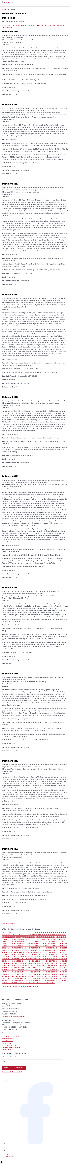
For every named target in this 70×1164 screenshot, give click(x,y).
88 (43, 937)
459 (43, 972)
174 (17, 946)
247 (29, 952)
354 (6, 963)
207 (46, 948)
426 (14, 970)
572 (37, 983)
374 (63, 963)
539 (9, 980)
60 (51, 935)
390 (43, 965)
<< (3, 932)
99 (65, 937)
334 (14, 961)
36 (3, 935)
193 (6, 948)
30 (56, 932)
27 (50, 932)
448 (12, 972)
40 (11, 935)
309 (9, 959)
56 (43, 935)
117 (50, 939)
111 (34, 939)
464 (57, 972)
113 (40, 939)
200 (26, 948)
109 (29, 939)
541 (14, 980)
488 (60, 974)
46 (23, 935)
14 (24, 932)
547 (31, 980)
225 (31, 950)
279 (54, 954)
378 (9, 965)
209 (51, 948)
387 (34, 965)
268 (23, 954)
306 (65, 956)
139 (48, 941)
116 (48, 939)
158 (37, 943)
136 (40, 941)
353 (3, 963)
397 (63, 965)
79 (25, 937)
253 (46, 952)
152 (20, 943)
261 (3, 954)
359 (20, 963)
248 (31, 952)
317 (31, 959)
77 (21, 937)
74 (15, 937)
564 (14, 983)
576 (48, 983)
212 (60, 948)
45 (21, 935)
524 (31, 978)
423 (6, 970)
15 (26, 932)
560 (3, 983)
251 (40, 952)
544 (23, 980)
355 (9, 963)
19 (34, 932)
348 (54, 961)
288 (14, 956)
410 (34, 967)
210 (54, 948)
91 (49, 937)
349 (57, 961)
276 (46, 954)
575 (46, 983)
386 (31, 965)
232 (51, 950)
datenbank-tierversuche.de (10, 1036)
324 (51, 959)
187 (54, 946)
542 (17, 980)
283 (65, 954)
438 (48, 970)
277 (48, 954)
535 (63, 978)
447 (9, 972)
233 (54, 950)
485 (51, 974)
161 (46, 943)
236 (63, 950)
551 (43, 980)
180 (34, 946)
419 (60, 967)
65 (61, 935)
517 (12, 978)
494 (12, 976)
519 (17, 978)
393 (51, 965)
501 (31, 976)
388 (37, 965)
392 (48, 965)
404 (17, 967)
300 (48, 956)
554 (51, 980)
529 (46, 978)
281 (60, 954)
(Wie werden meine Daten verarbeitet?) (12, 1071)
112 (37, 939)
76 (19, 937)
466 (63, 972)
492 (6, 976)
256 (54, 952)
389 (40, 965)
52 (35, 935)
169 (3, 946)
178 (29, 946)
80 (27, 937)
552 (46, 980)
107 (23, 939)
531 (51, 978)
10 (16, 932)
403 (14, 967)
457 (37, 972)
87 (41, 937)
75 (17, 937)
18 (32, 932)
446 (6, 972)
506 (46, 976)
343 (40, 961)
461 (48, 972)
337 (23, 961)
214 (65, 948)
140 (51, 941)
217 (9, 950)
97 (61, 937)
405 (20, 967)
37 (5, 935)
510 (57, 976)
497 (20, 976)
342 (37, 961)
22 (40, 932)
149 (12, 943)
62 (55, 935)
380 (14, 965)
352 (65, 961)
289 (17, 956)
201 (29, 948)
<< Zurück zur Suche (9, 923)
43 (17, 935)
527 (40, 978)
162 (48, 943)
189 (60, 946)
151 (17, 943)
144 (63, 941)
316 (29, 959)
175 (20, 946)
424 (9, 970)
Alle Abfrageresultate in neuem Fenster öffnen (23, 986)
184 (46, 946)
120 (59, 939)
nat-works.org (6, 1043)
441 (57, 970)
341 (34, 961)
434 (37, 970)
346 (48, 961)
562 (9, 983)
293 (29, 956)
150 (14, 943)
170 (6, 946)
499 (26, 976)
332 (9, 961)
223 (26, 950)
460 (46, 972)
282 (63, 954)
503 (37, 976)
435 (40, 970)
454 (29, 972)
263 (9, 954)
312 (17, 959)
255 (51, 952)
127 (14, 941)
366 (40, 963)
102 (9, 939)
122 (64, 939)
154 (26, 943)
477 (29, 974)
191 (65, 946)
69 (5, 937)
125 (9, 941)
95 (57, 937)
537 (3, 980)
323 (48, 959)
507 (48, 976)
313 (20, 959)
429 (23, 970)
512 (62, 976)
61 (53, 935)
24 (44, 932)
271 (31, 954)
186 (51, 946)
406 (23, 967)
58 (47, 935)
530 (48, 978)
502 (34, 976)
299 (46, 956)
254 (48, 952)
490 (65, 974)
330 (3, 961)
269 (26, 954)
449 (14, 972)
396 (60, 965)
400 (6, 967)
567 (23, 983)
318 (34, 959)
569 (29, 983)
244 (20, 952)
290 (20, 956)
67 (65, 935)
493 (9, 976)
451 (20, 972)
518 (14, 978)
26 (48, 932)
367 (43, 963)
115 (45, 939)
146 (3, 943)
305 (63, 956)
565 (17, 983)
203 (34, 948)
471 (12, 974)
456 (34, 972)
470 (9, 974)
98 (63, 937)
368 (46, 963)
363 (31, 963)
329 (65, 959)
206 (43, 948)
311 (14, 959)
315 (26, 959)
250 (37, 952)
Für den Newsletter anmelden (14, 1068)
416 (51, 967)
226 (34, 950)
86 (39, 937)
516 (9, 978)
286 (9, 956)
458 (40, 972)
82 (31, 937)
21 (38, 932)
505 (43, 976)
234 (57, 950)
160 (43, 943)
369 (48, 963)
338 (26, 961)
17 (30, 932)
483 (46, 974)
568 (26, 983)
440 (54, 970)
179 (31, 946)
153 (23, 943)
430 (26, 970)
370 (51, 963)
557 (60, 980)
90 (47, 937)
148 (9, 943)
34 (64, 932)
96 (59, 937)
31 (58, 932)
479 (34, 974)
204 (37, 948)
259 (63, 952)
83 (33, 937)
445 (3, 972)
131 (26, 941)
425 (12, 970)
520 (20, 978)
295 (34, 956)
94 (55, 937)
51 (33, 935)
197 (17, 948)
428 (20, 970)
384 (26, 965)
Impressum (9, 1154)
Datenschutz (10, 1156)
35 (66, 932)
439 (51, 970)
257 (57, 952)
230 (46, 950)
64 (59, 935)
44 (19, 935)
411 (37, 967)
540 (12, 980)
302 (54, 956)
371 (54, 963)
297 (40, 956)
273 (37, 954)
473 (17, 974)
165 (57, 943)
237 (65, 950)
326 (57, 959)
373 (60, 963)
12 (20, 932)
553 (48, 980)
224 (29, 950)
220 (17, 950)
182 (40, 946)
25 (46, 932)
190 (63, 946)
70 (7, 937)
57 (45, 935)
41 (13, 935)
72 (11, 937)
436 (43, 970)
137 (43, 941)
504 (40, 976)
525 (34, 978)
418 (57, 967)
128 (17, 941)
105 (17, 939)
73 (13, 937)
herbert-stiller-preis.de (9, 1038)
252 (43, 952)
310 (12, 959)
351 (63, 961)
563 (12, 983)
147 (6, 943)
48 (27, 935)
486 (54, 974)
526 (37, 978)
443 (63, 970)
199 (23, 948)
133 (31, 941)
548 (34, 980)
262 (6, 954)
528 (43, 978)
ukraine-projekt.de (8, 1049)
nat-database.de (7, 1041)
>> (54, 983)
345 (46, 961)
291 (23, 956)
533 (57, 978)
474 (20, 974)
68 (3, 937)
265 (14, 954)
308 (6, 959)
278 (51, 954)
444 (65, 970)
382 (20, 965)
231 (48, 950)
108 (26, 939)
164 (54, 943)
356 (12, 963)
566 (20, 983)
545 (26, 980)
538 (6, 980)
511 (60, 976)
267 (20, 954)
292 (26, 956)
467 (65, 972)
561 (6, 983)
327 (60, 959)
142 (57, 941)
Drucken (5, 986)
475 (23, 974)
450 (17, 972)
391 (46, 965)
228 (40, 950)
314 (23, 959)
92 (51, 937)
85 (37, 937)
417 (54, 967)
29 (54, 932)
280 (57, 954)
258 (60, 952)
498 (23, 976)
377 (6, 965)
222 (23, 950)
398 (65, 965)
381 (17, 965)
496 (17, 976)
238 (3, 952)
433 (34, 970)
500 (29, 976)
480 (37, 974)
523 (29, 978)
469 (6, 974)
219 (14, 950)
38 (7, 935)
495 (14, 976)
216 (6, 950)
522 (26, 978)
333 (12, 961)
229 (43, 950)
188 (57, 946)
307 (3, 959)
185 (48, 946)
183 (43, 946)
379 (12, 965)
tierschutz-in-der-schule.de (10, 1045)
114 (42, 939)
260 (65, 952)
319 (37, 959)
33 (62, 932)
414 (45, 967)
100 (3, 939)
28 (52, 932)
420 (62, 967)
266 (17, 954)
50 (31, 935)
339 (29, 961)
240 (9, 952)
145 (65, 941)
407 (26, 967)
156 (31, 943)
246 (26, 952)
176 (23, 946)
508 (51, 976)
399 (3, 967)
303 (57, 956)
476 (26, 974)
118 (53, 939)
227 (37, 950)
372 (57, 963)
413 (43, 967)
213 (62, 948)
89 (45, 937)
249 (34, 952)
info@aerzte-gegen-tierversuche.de (13, 1016)
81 (29, 937)
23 (42, 932)
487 (57, 974)
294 (31, 956)
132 (29, 941)
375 (65, 963)
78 (23, 937)
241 (12, 952)
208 (48, 948)
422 (3, 970)
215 (3, 950)
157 (34, 943)
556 (57, 980)
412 (40, 967)
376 (3, 965)
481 (40, 974)
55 (41, 935)
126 (12, 941)
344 (43, 961)
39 (9, 935)
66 (63, 935)
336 (20, 961)
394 (54, 965)
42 (15, 935)
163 (51, 943)
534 (60, 978)
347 (51, 961)
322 (45, 959)
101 (6, 939)
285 (6, 956)
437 (46, 970)
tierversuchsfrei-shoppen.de (11, 1047)
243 (17, 952)
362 (29, 963)
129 (20, 941)
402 (12, 967)
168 (65, 943)
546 (29, 980)
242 (14, 952)
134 (34, 941)
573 (40, 983)
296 (37, 956)
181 (37, 946)
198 (20, 948)
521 (23, 978)
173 (14, 946)
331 (6, 961)
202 (31, 948)
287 (12, 956)
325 (54, 959)
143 (60, 941)
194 (9, 948)
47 (25, 935)
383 (23, 965)
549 (37, 980)
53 (37, 935)
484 (48, 974)
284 (3, 956)
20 (36, 932)
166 (60, 943)
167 (63, 943)
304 (60, 956)
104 (14, 939)
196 (14, 948)
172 (12, 946)
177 (26, 946)
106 (20, 939)
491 (3, 976)
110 (31, 939)
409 (31, 967)
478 (31, 974)
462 (51, 972)
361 (26, 963)
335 (17, 961)
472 (14, 974)
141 (54, 941)
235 (60, 950)
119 (56, 939)
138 (46, 941)
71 (9, 937)
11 (18, 932)
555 (54, 980)
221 (20, 950)
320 (40, 959)
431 (29, 970)
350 (60, 961)
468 (3, 974)
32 (60, 932)
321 (43, 959)
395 (57, 965)
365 (37, 963)
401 (9, 967)
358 (17, 963)
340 (31, 961)
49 (29, 935)
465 (60, 972)
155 (29, 943)
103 (12, 939)
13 (22, 932)
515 (6, 978)
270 (29, 954)
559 (65, 980)
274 (40, 954)
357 (14, 963)
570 (31, 983)
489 (63, 974)
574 (43, 983)
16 (28, 932)
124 (6, 941)
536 (65, 978)
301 (51, 956)
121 (62, 939)
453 (26, 972)
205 (40, 948)
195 (12, 948)
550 (40, 980)
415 (48, 967)
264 (12, 954)
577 (51, 983)
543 (20, 980)
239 (6, 952)
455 (31, 972)
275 (43, 954)
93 (53, 937)
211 (57, 948)
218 (12, 950)
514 (3, 978)
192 (3, 948)
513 (65, 976)
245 (23, 952)
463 (54, 972)
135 (37, 941)
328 (62, 959)
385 (29, 965)
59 (49, 935)
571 (34, 983)
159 (40, 943)
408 (29, 967)
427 (17, 970)
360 (23, 963)
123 (3, 941)
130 (23, 941)
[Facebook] (37, 1143)
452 (23, 972)
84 (35, 937)
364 (34, 963)
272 (34, 954)
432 (31, 970)
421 (65, 967)
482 (43, 974)
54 (39, 935)
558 (63, 980)
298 (43, 956)
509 (54, 976)
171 (9, 946)
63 (57, 935)
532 (54, 978)
